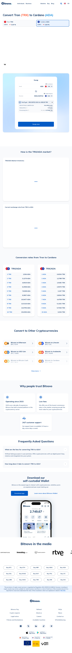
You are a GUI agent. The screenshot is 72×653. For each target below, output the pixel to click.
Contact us (60, 616)
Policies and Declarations (15, 620)
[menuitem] (21, 3)
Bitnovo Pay (15, 609)
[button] (65, 3)
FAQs (60, 609)
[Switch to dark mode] (61, 3)
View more (35, 371)
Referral (39, 609)
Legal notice (15, 616)
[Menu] (68, 3)
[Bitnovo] (6, 3)
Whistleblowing (60, 620)
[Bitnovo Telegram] (51, 626)
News (60, 613)
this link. (63, 590)
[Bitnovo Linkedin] (36, 626)
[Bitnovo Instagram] (21, 626)
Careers (39, 616)
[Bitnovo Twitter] (28, 626)
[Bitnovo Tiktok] (43, 626)
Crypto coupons (15, 613)
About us (39, 613)
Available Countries (39, 620)
